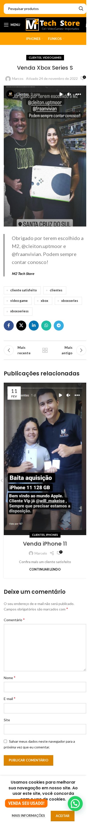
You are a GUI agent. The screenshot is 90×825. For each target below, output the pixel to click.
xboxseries (69, 301)
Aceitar (63, 816)
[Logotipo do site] (52, 24)
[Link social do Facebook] (9, 326)
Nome (10, 677)
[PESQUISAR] (81, 8)
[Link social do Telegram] (59, 326)
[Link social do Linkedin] (34, 326)
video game (19, 301)
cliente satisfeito (23, 290)
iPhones (52, 534)
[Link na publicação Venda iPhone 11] (45, 459)
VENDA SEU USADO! (26, 803)
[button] (75, 803)
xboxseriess (19, 311)
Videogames (52, 57)
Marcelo (40, 553)
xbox (44, 301)
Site (7, 720)
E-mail (10, 698)
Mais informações (29, 816)
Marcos (18, 78)
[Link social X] (21, 326)
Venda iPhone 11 (45, 544)
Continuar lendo (45, 569)
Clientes (35, 57)
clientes (56, 290)
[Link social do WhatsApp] (46, 326)
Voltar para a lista (45, 350)
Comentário (14, 619)
